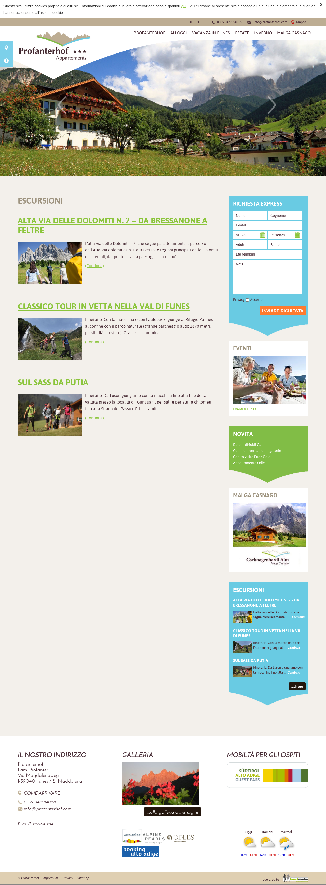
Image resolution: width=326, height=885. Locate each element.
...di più (297, 686)
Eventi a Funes (244, 409)
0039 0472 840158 (230, 22)
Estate (242, 32)
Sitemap (83, 878)
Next (272, 105)
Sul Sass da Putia (53, 382)
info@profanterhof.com (270, 22)
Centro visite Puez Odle (251, 457)
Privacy (68, 878)
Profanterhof (149, 32)
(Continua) (94, 265)
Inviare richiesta (282, 311)
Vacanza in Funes (211, 32)
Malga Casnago (294, 32)
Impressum (50, 878)
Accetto (256, 300)
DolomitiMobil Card (249, 444)
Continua (298, 617)
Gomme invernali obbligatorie (257, 451)
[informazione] (6, 60)
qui (183, 6)
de (190, 22)
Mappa (301, 22)
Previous (61, 105)
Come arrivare (42, 793)
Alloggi (178, 32)
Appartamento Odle (249, 463)
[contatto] (6, 47)
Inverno (263, 32)
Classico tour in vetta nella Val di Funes (104, 306)
